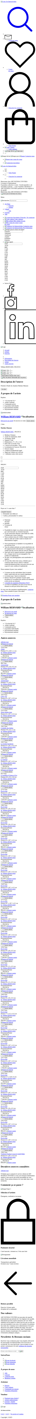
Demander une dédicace (10, 514)
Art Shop (7, 204)
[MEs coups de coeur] (20, 67)
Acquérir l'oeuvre (6, 512)
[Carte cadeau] (9, 147)
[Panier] (20, 144)
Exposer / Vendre (10, 1401)
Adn (6, 214)
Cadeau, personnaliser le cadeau (12, 516)
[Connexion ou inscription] (12, 163)
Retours (7, 1385)
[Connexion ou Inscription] (20, 106)
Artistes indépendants (11, 1400)
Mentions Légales (10, 1378)
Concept (7, 1375)
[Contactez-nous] (8, 39)
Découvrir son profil (7, 421)
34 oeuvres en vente (11, 613)
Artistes (10, 207)
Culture (7, 209)
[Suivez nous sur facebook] (10, 1360)
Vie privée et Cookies (16, 1414)
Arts (9, 211)
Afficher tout (5, 642)
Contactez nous (9, 1376)
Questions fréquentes (11, 1391)
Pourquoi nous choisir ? (12, 1398)
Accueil (7, 350)
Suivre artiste (30, 421)
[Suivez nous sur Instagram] (10, 1362)
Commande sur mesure (12, 1389)
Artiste (7, 362)
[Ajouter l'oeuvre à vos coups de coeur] (1, 461)
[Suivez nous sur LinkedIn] (10, 1364)
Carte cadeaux (9, 1387)
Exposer (7, 212)
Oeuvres (11, 205)
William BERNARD (11, 416)
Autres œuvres (9, 364)
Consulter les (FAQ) (17, 583)
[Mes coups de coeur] (13, 159)
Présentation (8, 358)
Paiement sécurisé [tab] (7, 520)
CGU (2, 1414)
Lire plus (4, 389)
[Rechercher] (20, 34)
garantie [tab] (7, 523)
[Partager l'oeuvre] (1, 457)
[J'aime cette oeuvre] (1, 646)
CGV (7, 1414)
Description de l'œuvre (11, 360)
